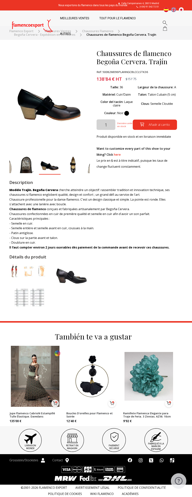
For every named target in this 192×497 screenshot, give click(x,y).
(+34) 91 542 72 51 (149, 6)
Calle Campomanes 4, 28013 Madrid (140, 3)
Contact (58, 460)
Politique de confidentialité (142, 488)
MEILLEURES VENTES (74, 18)
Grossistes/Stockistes (24, 460)
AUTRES (65, 34)
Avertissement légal (92, 488)
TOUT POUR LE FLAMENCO (117, 18)
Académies (130, 494)
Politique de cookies (65, 494)
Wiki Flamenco (102, 494)
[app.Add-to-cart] (55, 403)
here (117, 155)
